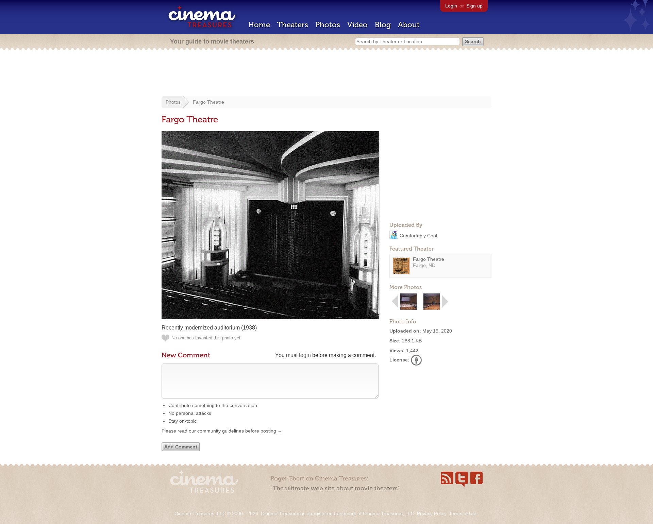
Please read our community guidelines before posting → (222, 431)
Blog (383, 24)
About (409, 24)
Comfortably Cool (418, 235)
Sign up (474, 6)
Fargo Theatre (208, 102)
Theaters (292, 24)
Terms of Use (463, 513)
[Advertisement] (326, 73)
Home (259, 24)
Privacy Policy (431, 513)
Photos (327, 24)
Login (451, 6)
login (305, 355)
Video (357, 24)
